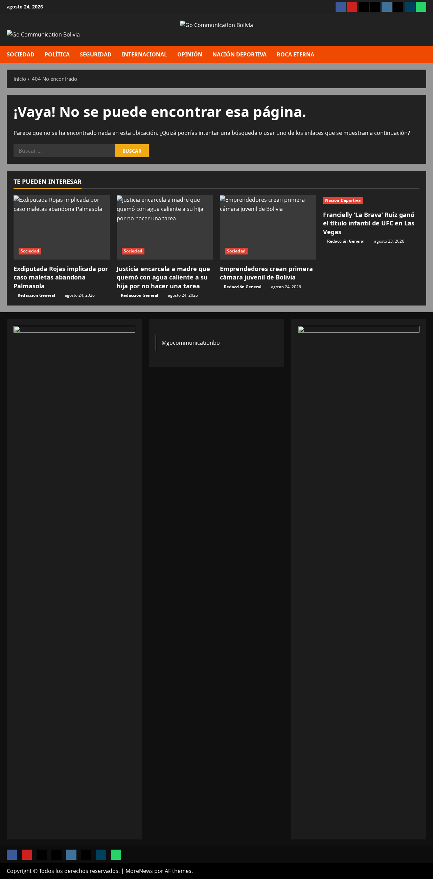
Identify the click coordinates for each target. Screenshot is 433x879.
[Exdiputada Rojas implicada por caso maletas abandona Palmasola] (62, 227)
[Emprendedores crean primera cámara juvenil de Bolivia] (268, 227)
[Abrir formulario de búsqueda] (424, 54)
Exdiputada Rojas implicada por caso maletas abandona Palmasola (61, 277)
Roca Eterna (295, 54)
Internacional (144, 54)
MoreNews (139, 871)
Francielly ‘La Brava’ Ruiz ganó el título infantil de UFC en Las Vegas (368, 223)
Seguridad (96, 54)
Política (57, 54)
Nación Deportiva (239, 54)
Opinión (189, 54)
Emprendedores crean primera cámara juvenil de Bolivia (266, 273)
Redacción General (36, 295)
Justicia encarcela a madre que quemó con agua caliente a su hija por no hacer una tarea (163, 277)
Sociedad (21, 54)
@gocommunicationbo (191, 342)
